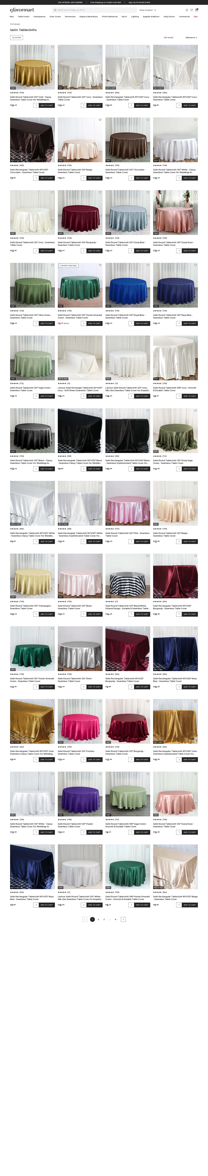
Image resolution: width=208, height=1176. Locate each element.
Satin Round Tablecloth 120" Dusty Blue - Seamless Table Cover (125, 243)
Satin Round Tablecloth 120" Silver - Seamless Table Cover (75, 679)
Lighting (135, 17)
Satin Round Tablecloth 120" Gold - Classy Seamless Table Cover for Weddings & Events (30, 98)
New (12, 17)
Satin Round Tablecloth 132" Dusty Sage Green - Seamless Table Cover (173, 461)
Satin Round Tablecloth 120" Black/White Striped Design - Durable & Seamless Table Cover (126, 607)
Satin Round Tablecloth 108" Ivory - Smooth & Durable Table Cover (174, 389)
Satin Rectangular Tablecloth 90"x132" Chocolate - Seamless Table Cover (29, 171)
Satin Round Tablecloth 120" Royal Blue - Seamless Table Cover (125, 316)
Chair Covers (55, 17)
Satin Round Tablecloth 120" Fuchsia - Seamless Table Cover (76, 752)
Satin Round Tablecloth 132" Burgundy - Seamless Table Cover (125, 752)
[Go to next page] (123, 919)
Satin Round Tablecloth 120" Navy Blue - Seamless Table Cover (173, 316)
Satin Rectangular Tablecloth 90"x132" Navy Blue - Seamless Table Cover (32, 897)
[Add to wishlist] (52, 47)
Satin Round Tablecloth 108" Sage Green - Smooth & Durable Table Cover (126, 825)
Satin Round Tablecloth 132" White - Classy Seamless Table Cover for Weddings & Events (31, 825)
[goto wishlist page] (191, 10)
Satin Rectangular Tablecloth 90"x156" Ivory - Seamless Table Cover (127, 98)
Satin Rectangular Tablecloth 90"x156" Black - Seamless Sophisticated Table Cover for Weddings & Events (127, 462)
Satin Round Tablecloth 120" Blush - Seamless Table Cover (75, 607)
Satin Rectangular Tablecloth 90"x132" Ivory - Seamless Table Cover (175, 98)
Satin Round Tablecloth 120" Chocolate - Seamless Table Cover (125, 171)
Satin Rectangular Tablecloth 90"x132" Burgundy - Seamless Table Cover (124, 679)
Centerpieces (39, 17)
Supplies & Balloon (151, 17)
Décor (124, 17)
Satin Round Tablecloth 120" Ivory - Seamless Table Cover (80, 98)
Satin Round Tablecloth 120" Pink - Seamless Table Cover (127, 534)
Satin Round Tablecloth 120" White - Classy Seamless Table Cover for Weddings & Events (174, 171)
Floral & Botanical (110, 17)
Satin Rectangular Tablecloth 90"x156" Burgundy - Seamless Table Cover (172, 607)
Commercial (184, 17)
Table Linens (23, 17)
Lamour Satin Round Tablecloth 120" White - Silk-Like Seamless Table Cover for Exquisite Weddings (80, 898)
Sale (196, 17)
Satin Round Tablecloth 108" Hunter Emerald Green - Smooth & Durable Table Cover (127, 897)
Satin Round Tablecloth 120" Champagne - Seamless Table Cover (31, 607)
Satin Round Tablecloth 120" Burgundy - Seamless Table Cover (77, 243)
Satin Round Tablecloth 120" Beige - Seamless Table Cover (75, 171)
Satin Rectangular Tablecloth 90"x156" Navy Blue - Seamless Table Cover (175, 679)
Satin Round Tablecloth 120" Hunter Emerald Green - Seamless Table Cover (80, 316)
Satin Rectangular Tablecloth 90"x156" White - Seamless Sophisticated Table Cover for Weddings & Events (80, 534)
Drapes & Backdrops (89, 17)
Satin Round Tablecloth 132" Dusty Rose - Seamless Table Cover (173, 825)
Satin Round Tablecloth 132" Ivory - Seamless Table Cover (32, 243)
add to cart (47, 105)
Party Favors (169, 17)
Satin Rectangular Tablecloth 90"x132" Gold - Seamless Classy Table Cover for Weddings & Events (32, 752)
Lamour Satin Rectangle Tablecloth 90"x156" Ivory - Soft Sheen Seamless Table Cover (80, 389)
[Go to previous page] (84, 919)
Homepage (15, 24)
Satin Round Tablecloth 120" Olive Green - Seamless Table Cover (30, 316)
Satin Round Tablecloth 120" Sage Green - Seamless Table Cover (31, 389)
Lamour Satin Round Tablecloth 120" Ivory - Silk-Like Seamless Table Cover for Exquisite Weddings (127, 389)
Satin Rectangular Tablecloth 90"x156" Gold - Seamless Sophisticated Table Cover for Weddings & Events (175, 752)
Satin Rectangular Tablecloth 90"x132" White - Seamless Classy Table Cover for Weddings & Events (32, 534)
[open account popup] (186, 10)
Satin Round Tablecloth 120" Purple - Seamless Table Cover (76, 825)
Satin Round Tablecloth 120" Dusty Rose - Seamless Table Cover (173, 243)
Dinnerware (70, 17)
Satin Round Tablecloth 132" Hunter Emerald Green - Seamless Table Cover (32, 679)
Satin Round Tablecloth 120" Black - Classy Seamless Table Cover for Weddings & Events (31, 462)
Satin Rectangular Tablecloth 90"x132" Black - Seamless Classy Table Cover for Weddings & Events (80, 462)
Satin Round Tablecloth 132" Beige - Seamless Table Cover (170, 534)
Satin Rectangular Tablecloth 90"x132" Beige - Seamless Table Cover (175, 897)
